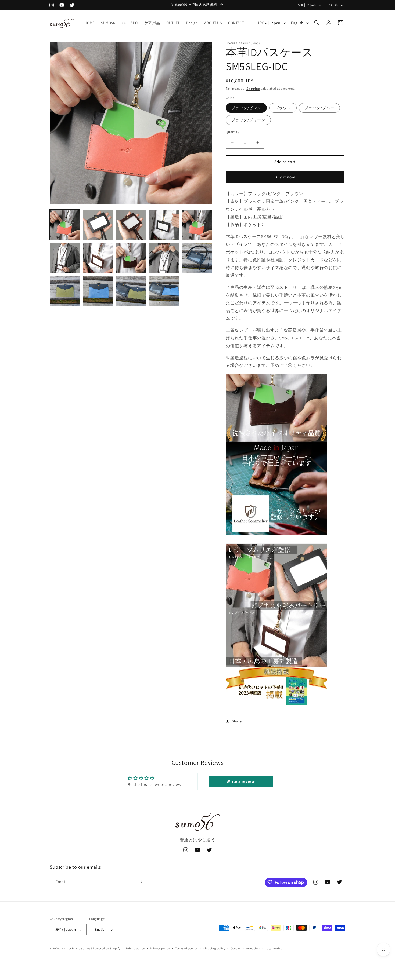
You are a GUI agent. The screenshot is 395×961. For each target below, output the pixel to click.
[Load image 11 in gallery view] (65, 291)
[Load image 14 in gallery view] (164, 291)
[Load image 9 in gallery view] (164, 258)
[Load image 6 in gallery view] (65, 258)
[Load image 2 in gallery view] (98, 225)
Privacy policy (160, 948)
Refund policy (135, 948)
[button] (317, 23)
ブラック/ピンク (246, 107)
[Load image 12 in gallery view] (98, 291)
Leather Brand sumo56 (76, 949)
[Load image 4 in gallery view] (164, 225)
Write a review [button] (241, 781)
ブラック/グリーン (248, 120)
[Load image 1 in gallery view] (65, 225)
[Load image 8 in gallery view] (131, 258)
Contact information (245, 948)
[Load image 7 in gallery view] (98, 258)
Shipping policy (214, 948)
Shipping (253, 88)
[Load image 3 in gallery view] (131, 225)
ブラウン (283, 107)
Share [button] (237, 721)
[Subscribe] (140, 881)
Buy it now (285, 177)
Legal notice (273, 948)
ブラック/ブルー (319, 107)
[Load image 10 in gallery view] (197, 258)
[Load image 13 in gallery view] (131, 291)
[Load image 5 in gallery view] (197, 225)
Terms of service (186, 948)
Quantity (232, 132)
